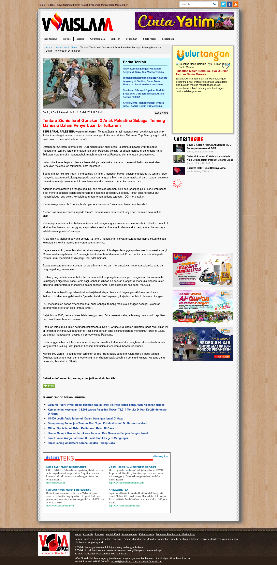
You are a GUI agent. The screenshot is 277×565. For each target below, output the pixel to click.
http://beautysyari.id (55, 482)
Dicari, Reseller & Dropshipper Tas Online (133, 466)
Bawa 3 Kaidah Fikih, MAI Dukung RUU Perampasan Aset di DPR (209, 146)
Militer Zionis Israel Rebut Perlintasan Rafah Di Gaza (81, 428)
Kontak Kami (113, 534)
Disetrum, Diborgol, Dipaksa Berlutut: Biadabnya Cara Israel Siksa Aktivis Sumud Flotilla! (144, 93)
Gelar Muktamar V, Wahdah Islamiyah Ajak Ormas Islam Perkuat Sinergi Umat (210, 158)
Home (42, 4)
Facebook (230, 4)
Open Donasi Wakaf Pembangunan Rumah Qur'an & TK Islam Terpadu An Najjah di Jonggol (221, 77)
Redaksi (51, 4)
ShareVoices (149, 38)
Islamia (80, 38)
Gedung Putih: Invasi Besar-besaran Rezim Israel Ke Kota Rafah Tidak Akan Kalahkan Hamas (106, 404)
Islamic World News (66, 47)
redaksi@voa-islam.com (124, 561)
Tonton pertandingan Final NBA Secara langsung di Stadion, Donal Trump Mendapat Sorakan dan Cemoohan (145, 81)
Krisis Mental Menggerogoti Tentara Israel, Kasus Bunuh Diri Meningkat (143, 104)
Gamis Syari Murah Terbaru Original (66, 466)
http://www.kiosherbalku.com (60, 505)
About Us (88, 534)
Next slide (227, 66)
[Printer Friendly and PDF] (49, 385)
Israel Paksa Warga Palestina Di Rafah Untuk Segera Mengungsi (88, 438)
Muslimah (131, 38)
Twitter (223, 4)
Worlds (67, 38)
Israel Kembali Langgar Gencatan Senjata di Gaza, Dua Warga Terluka (143, 70)
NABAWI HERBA (118, 489)
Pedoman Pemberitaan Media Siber (109, 4)
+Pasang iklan (161, 456)
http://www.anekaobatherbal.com (124, 505)
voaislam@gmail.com (150, 561)
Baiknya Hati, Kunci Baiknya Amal (206, 168)
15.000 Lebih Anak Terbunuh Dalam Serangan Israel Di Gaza (85, 418)
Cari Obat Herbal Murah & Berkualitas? (68, 489)
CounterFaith (97, 38)
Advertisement (65, 4)
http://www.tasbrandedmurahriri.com (126, 482)
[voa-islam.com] (77, 23)
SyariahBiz (168, 38)
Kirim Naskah (81, 4)
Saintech (115, 38)
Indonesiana (50, 38)
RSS (236, 4)
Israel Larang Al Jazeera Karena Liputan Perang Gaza (81, 443)
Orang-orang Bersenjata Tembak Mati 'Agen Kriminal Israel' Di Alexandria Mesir (97, 423)
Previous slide (223, 66)
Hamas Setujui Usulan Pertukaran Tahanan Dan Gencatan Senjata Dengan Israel (98, 433)
